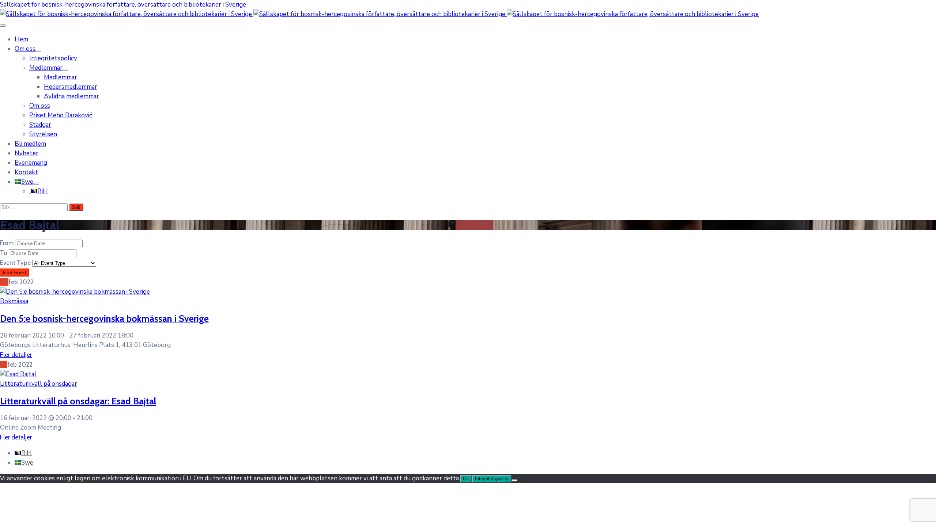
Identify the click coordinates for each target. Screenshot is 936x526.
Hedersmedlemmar (70, 87)
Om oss (25, 49)
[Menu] (38, 51)
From (7, 243)
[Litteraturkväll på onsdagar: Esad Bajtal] (18, 374)
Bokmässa (14, 301)
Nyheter (26, 153)
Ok (466, 478)
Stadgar (40, 125)
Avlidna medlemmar (71, 96)
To (4, 252)
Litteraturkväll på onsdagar (38, 384)
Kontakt (26, 172)
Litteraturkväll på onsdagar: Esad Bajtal (78, 401)
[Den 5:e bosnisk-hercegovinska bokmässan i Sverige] (75, 291)
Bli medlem (30, 144)
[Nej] (514, 480)
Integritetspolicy (53, 58)
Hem (21, 39)
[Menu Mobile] (3, 25)
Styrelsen (43, 134)
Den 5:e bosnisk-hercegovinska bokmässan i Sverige (104, 318)
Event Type (16, 262)
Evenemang (31, 163)
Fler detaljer (16, 354)
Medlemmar (46, 68)
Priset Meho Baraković (60, 115)
